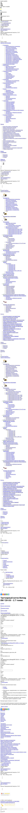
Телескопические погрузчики (12, 68)
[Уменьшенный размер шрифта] (1, 2)
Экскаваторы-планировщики (12, 61)
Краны (4, 88)
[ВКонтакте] (1, 594)
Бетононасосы (9, 99)
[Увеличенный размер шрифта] (2, 5)
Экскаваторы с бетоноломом (12, 55)
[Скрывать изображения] (1, 14)
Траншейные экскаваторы (11, 54)
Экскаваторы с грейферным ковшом (14, 59)
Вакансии (5, 154)
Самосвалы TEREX (10, 106)
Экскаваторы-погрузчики (9, 64)
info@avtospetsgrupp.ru (5, 28)
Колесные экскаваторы (11, 47)
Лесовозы (8, 119)
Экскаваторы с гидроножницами (13, 58)
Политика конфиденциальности (8, 802)
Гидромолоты (9, 113)
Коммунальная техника (8, 83)
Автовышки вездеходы (11, 81)
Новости (3, 159)
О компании (3, 152)
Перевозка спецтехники (8, 137)
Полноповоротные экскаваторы (13, 46)
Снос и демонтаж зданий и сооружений (12, 131)
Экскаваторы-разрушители (12, 62)
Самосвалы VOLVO (10, 107)
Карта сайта (3, 720)
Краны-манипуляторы (8, 93)
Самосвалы (5, 100)
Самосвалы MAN (9, 104)
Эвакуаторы (8, 117)
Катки (7, 72)
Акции (2, 151)
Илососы (8, 85)
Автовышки (6, 79)
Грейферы (8, 111)
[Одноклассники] (3, 594)
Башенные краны (9, 91)
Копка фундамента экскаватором (10, 126)
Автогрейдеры (9, 74)
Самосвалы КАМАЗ (10, 101)
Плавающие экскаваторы (11, 51)
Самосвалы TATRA (10, 105)
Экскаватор (6, 45)
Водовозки (8, 84)
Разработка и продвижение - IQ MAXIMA (10, 801)
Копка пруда (6, 143)
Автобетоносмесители (11, 98)
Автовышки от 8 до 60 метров (12, 80)
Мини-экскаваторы (10, 49)
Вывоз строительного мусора (9, 127)
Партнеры (5, 155)
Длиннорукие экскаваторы (12, 52)
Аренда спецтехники (6, 43)
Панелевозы (8, 120)
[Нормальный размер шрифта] (1, 3)
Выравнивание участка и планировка (11, 134)
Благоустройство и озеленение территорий (12, 147)
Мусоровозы (8, 86)
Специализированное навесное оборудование (13, 110)
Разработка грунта (7, 144)
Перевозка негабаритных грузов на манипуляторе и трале (13, 752)
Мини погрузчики (10, 67)
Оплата (4, 687)
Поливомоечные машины (11, 87)
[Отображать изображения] (1, 13)
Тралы (7, 122)
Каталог (2, 721)
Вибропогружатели (10, 53)
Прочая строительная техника (10, 94)
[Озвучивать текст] (1, 17)
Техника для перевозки (8, 114)
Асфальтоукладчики (10, 75)
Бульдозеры (8, 73)
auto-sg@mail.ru (4, 30)
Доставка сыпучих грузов (9, 128)
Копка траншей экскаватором (9, 141)
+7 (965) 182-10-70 (5, 25)
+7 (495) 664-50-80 (6, 23)
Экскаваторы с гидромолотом (12, 57)
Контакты (3, 160)
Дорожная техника (7, 71)
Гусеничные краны (10, 92)
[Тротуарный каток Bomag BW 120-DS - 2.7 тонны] (12, 643)
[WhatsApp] (7, 594)
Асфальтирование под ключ (9, 132)
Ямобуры (8, 97)
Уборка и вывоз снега (8, 149)
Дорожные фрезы (9, 77)
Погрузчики (6, 65)
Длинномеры (9, 116)
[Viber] (5, 594)
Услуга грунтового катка (8, 140)
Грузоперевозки (6, 146)
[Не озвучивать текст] (1, 19)
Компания (3, 710)
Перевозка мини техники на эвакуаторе (12, 136)
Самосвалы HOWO (10, 103)
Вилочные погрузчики (11, 66)
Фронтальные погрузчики (11, 70)
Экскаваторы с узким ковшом (12, 60)
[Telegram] (3, 162)
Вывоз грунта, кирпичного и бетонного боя (13, 130)
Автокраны (8, 90)
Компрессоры (9, 78)
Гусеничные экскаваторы (11, 48)
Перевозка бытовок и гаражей (10, 145)
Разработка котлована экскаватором (11, 133)
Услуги (2, 124)
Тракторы (8, 96)
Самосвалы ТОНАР (10, 109)
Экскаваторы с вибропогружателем (14, 112)
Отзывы (5, 157)
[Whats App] (3, 164)
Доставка (5, 688)
